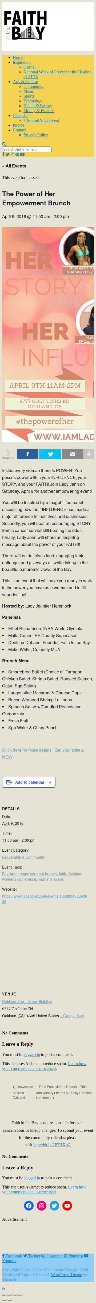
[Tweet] (50, 454)
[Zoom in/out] (20, 1295)
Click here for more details (26, 750)
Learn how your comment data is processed (44, 1066)
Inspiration (22, 62)
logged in (32, 1054)
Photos (18, 125)
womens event (50, 879)
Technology (33, 101)
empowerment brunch (38, 873)
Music (28, 91)
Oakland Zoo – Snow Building (27, 1001)
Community (33, 86)
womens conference (19, 879)
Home (18, 57)
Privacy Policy (35, 135)
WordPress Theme (66, 1274)
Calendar (20, 115)
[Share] (27, 454)
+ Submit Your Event (41, 120)
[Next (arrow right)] (9, 1300)
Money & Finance (38, 110)
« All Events (14, 166)
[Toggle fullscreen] (15, 1295)
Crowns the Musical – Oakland (23, 1092)
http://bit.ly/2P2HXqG (52, 1145)
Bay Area (10, 873)
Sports (28, 96)
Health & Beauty (37, 105)
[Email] (72, 454)
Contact (19, 130)
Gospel (29, 67)
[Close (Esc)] (4, 1295)
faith (62, 873)
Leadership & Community (23, 857)
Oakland (75, 873)
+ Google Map (72, 1015)
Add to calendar (29, 782)
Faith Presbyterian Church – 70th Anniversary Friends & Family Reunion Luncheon (64, 1092)
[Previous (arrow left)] (4, 1300)
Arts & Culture (25, 81)
